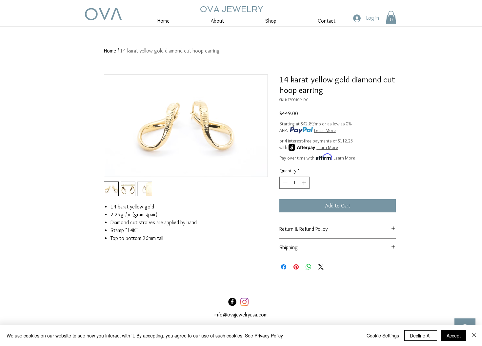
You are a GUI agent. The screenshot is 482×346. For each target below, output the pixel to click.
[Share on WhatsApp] (308, 267)
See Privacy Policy (264, 335)
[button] (391, 17)
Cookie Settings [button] (383, 335)
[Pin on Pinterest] (296, 267)
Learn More (325, 130)
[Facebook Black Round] (232, 302)
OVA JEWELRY (231, 9)
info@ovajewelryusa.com (241, 315)
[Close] (474, 335)
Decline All (421, 335)
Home (110, 51)
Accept (454, 335)
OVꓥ (103, 14)
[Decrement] (284, 182)
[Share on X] (321, 267)
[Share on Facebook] (284, 267)
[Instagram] (244, 302)
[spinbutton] (294, 182)
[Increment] (304, 182)
